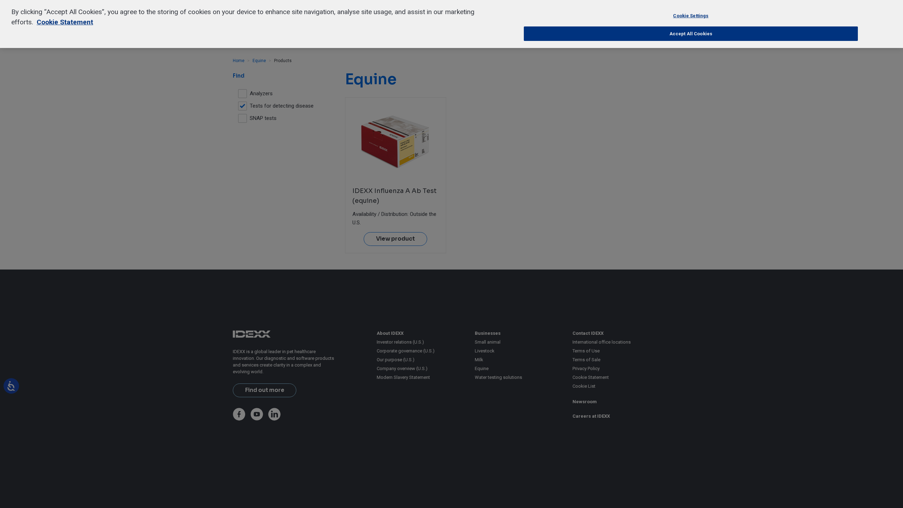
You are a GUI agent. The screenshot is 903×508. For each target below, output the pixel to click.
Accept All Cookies (690, 33)
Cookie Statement (65, 22)
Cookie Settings (690, 15)
